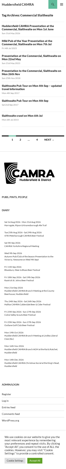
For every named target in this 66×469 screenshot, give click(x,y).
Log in (5, 400)
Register (6, 394)
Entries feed (8, 407)
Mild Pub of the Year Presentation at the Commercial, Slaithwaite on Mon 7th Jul (27, 42)
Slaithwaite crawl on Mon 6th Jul (22, 115)
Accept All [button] (35, 460)
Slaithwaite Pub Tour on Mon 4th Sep (25, 100)
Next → (49, 139)
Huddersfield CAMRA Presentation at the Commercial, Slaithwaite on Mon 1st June (28, 27)
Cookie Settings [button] (15, 460)
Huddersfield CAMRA (18, 4)
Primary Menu (61, 4)
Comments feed (11, 413)
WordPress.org (10, 420)
